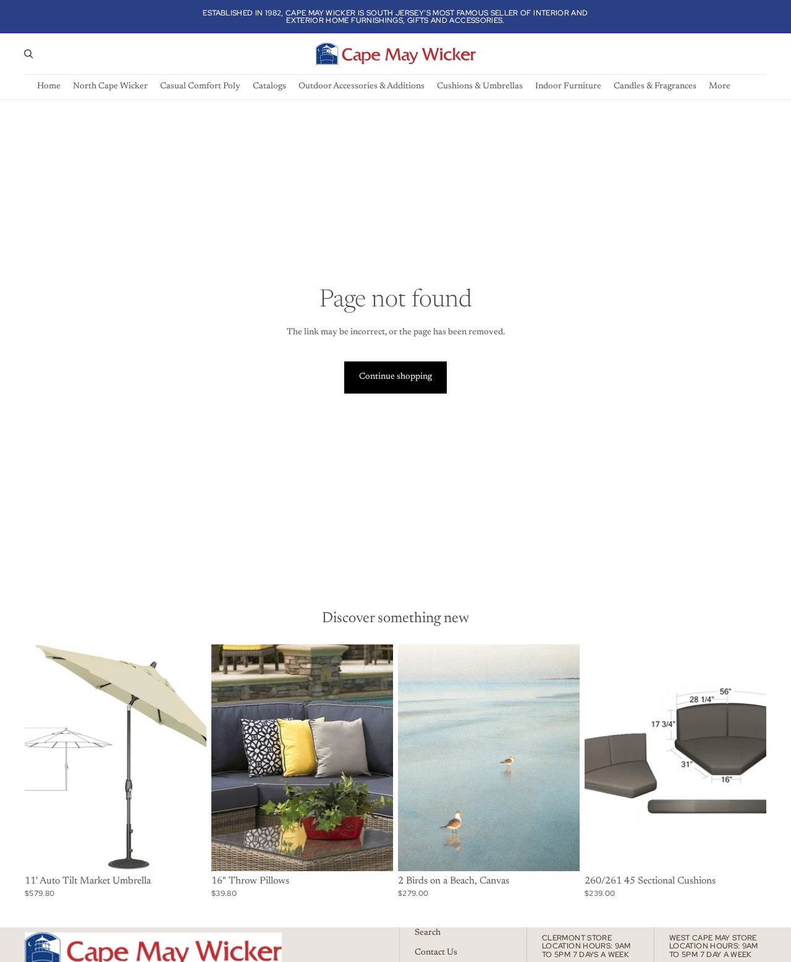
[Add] (560, 852)
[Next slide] (187, 757)
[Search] (28, 53)
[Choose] (187, 852)
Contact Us (436, 952)
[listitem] (720, 87)
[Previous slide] (43, 757)
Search (428, 933)
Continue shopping (395, 377)
